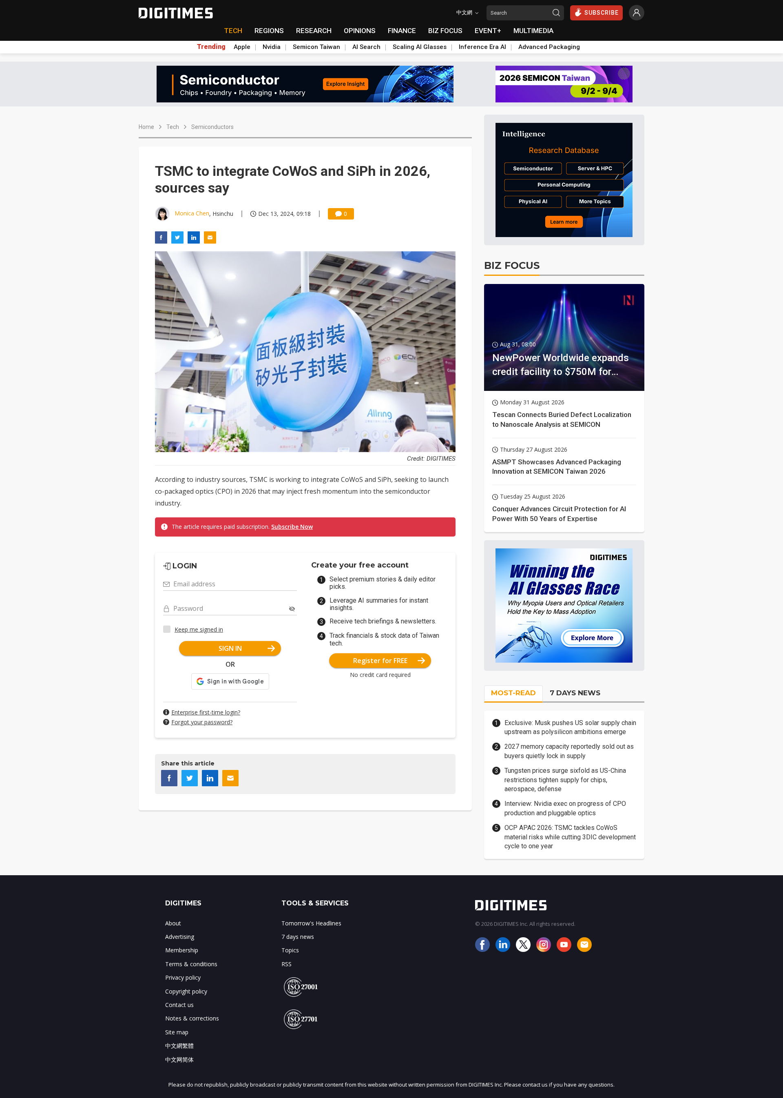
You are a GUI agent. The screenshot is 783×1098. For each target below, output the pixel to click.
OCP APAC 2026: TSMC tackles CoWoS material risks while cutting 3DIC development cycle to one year (570, 837)
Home (146, 127)
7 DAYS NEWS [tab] (575, 693)
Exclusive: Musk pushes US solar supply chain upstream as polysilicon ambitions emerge (570, 727)
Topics (290, 950)
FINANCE (402, 31)
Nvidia (272, 47)
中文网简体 (179, 1059)
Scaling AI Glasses (420, 47)
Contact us (179, 1005)
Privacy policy (183, 977)
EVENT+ (488, 31)
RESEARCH (314, 31)
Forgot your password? (201, 722)
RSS (286, 964)
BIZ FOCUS (445, 31)
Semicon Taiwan (316, 47)
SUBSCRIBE (601, 12)
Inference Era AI (482, 47)
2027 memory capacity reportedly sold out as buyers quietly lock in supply (569, 751)
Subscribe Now (292, 526)
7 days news (297, 937)
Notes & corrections (192, 1018)
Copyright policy (186, 991)
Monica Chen (192, 213)
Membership (181, 950)
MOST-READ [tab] (513, 693)
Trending (211, 47)
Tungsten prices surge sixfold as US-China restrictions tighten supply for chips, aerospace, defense (565, 780)
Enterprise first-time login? (205, 712)
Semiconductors (212, 127)
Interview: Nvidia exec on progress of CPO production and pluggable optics (565, 808)
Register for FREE (380, 660)
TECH (233, 31)
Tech (172, 127)
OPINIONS (360, 31)
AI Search (366, 47)
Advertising (179, 937)
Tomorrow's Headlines (311, 923)
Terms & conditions (191, 964)
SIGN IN (230, 648)
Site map (176, 1032)
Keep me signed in (199, 629)
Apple (242, 47)
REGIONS (269, 31)
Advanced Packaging (549, 47)
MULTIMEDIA (533, 31)
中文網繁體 (179, 1045)
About (173, 923)
